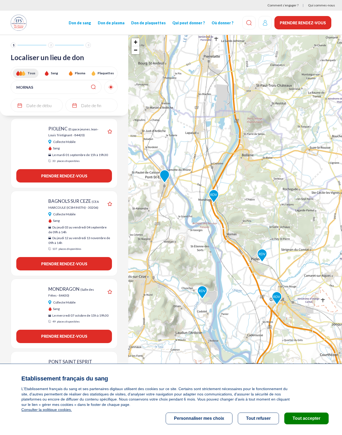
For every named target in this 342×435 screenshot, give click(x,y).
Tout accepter (306, 418)
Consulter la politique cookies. (46, 409)
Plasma (80, 73)
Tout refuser (258, 418)
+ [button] (135, 42)
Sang (54, 73)
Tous (31, 73)
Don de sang (80, 23)
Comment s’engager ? (282, 5)
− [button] (135, 50)
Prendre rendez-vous (303, 23)
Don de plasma (111, 23)
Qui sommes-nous (321, 5)
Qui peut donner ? (188, 23)
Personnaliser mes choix (199, 418)
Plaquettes (106, 73)
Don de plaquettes (148, 23)
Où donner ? (223, 23)
